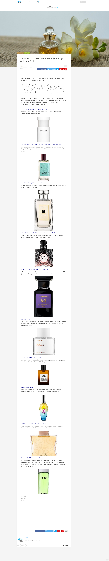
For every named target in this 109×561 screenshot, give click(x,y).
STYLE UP (27, 52)
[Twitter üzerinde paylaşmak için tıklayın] (51, 69)
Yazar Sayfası (66, 545)
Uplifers (26, 537)
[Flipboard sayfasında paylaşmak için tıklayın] (63, 69)
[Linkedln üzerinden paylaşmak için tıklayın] (57, 69)
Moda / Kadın (20, 52)
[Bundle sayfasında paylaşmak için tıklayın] (66, 69)
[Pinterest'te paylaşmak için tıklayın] (60, 69)
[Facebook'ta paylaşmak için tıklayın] (42, 69)
